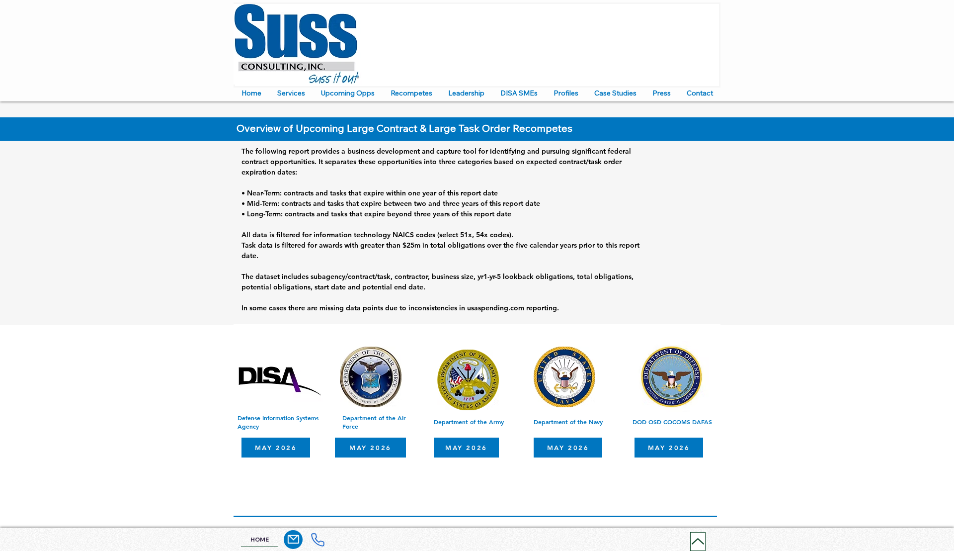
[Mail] (293, 539)
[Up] (698, 541)
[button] (291, 93)
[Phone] (317, 540)
